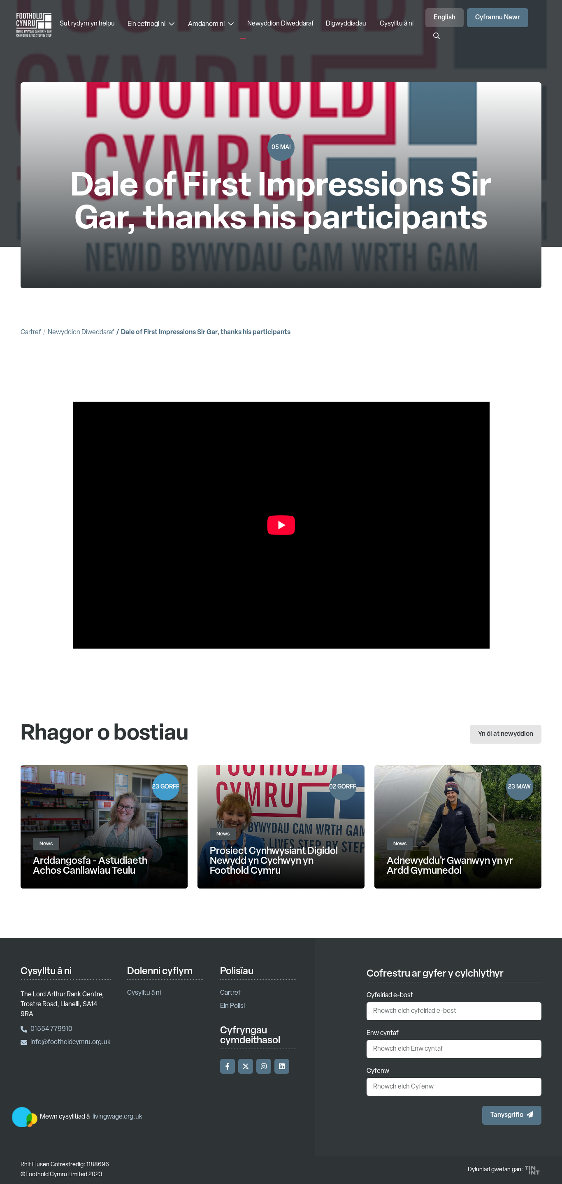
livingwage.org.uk (117, 1117)
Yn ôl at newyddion (505, 734)
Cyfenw (378, 1071)
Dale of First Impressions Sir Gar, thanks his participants (205, 332)
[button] (511, 1115)
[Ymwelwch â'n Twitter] (245, 1066)
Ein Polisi (232, 1006)
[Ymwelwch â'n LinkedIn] (281, 1066)
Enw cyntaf (383, 1033)
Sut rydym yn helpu (87, 24)
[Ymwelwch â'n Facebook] (227, 1066)
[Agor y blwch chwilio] (436, 36)
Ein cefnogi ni (147, 24)
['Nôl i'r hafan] (33, 27)
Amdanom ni (207, 24)
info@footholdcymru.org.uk (70, 1042)
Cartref (31, 332)
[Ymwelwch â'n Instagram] (263, 1066)
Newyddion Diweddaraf (280, 24)
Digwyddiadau (346, 24)
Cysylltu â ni (396, 24)
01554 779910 (51, 1029)
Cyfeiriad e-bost (390, 995)
